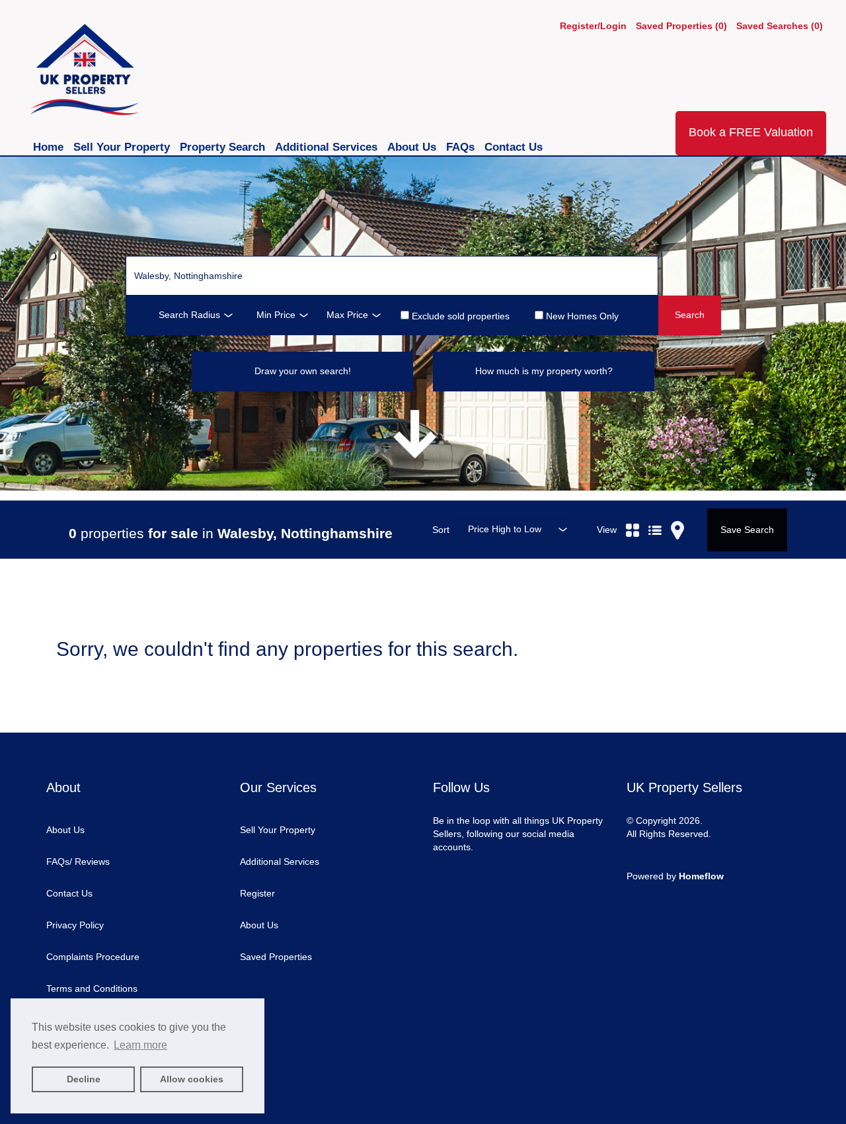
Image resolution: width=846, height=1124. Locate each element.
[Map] (677, 515)
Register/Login (594, 25)
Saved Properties (276, 956)
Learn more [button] (140, 1045)
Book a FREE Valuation (751, 132)
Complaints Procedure (92, 956)
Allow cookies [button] (191, 1079)
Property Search (224, 147)
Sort (440, 529)
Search (690, 314)
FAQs (462, 147)
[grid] (632, 515)
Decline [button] (83, 1079)
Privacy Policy (75, 925)
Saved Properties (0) (681, 25)
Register (257, 893)
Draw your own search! (302, 371)
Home (50, 147)
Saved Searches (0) (779, 25)
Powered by (675, 876)
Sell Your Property (123, 147)
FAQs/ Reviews (78, 861)
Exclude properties (459, 316)
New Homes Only (581, 316)
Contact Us (513, 147)
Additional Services (328, 147)
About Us (413, 147)
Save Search (747, 529)
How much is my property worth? (544, 371)
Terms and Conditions (91, 988)
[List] (655, 515)
